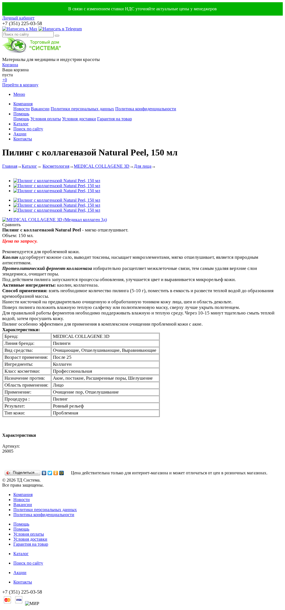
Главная (9, 166)
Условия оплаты (45, 118)
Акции (19, 133)
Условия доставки (79, 118)
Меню (19, 94)
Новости (21, 108)
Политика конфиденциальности (145, 108)
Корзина (10, 64)
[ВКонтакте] (44, 473)
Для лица (142, 166)
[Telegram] (60, 28)
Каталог (21, 123)
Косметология (56, 166)
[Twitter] (50, 473)
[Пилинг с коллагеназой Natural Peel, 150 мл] (56, 180)
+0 (4, 79)
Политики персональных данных (82, 108)
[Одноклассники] (56, 473)
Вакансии (40, 108)
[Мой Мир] (62, 473)
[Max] (19, 28)
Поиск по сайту (28, 128)
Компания (23, 103)
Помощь (21, 113)
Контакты (22, 138)
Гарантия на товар (114, 118)
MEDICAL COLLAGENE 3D (101, 166)
